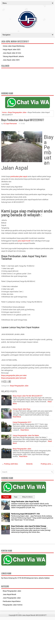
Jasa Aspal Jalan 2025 (11, 60)
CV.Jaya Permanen (10, 124)
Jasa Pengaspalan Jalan (12, 598)
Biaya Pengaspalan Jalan (17, 112)
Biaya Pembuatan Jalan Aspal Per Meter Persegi (28, 526)
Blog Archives (27, 497)
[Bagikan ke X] (7, 381)
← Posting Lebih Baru (10, 464)
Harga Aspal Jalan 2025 (11, 49)
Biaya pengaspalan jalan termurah (13, 378)
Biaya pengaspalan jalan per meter (14, 375)
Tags (15, 497)
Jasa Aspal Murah (9, 594)
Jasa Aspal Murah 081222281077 (34, 615)
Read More (17, 417)
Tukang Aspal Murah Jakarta (13, 56)
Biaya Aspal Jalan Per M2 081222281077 (27, 396)
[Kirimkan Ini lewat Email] (2, 381)
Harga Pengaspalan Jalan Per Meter (26, 435)
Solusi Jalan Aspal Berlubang (13, 46)
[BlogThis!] (5, 381)
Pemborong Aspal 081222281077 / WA (25, 514)
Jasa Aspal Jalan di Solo (12, 53)
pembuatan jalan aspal (18, 176)
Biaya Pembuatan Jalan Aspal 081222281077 (22, 120)
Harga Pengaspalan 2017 (22, 422)
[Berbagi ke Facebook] (9, 381)
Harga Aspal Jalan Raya (21, 409)
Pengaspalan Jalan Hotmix (12, 605)
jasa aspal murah (24, 241)
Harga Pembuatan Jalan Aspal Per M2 (25, 501)
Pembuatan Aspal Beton (12, 601)
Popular (6, 497)
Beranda (29, 464)
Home (4, 112)
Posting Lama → (47, 464)
